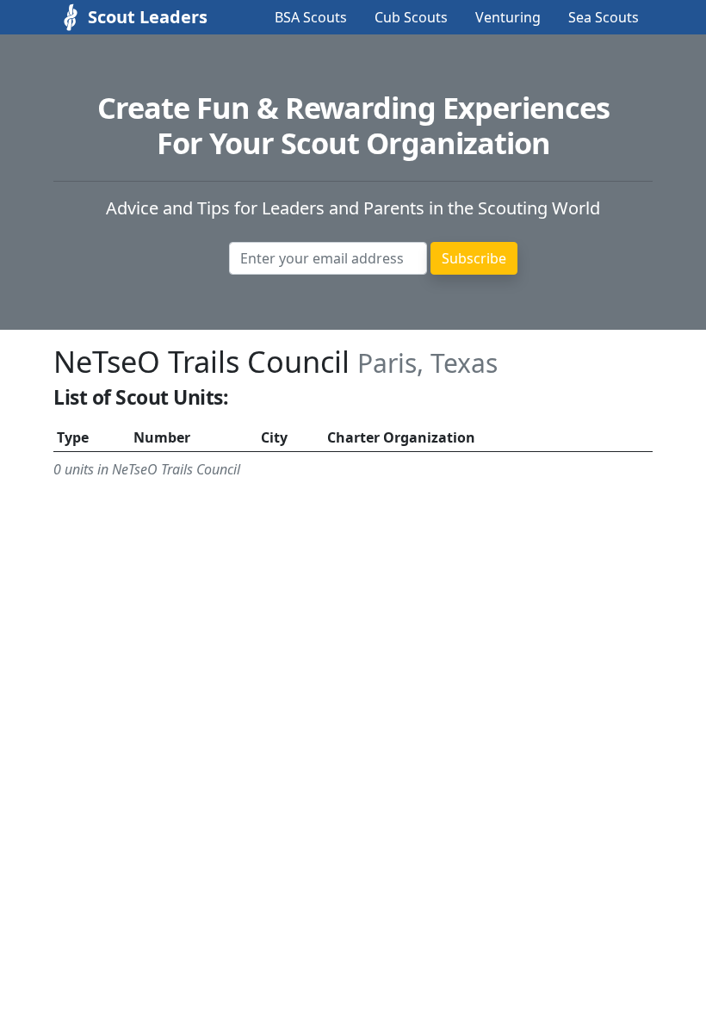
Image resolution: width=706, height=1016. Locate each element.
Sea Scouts (603, 17)
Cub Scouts (411, 17)
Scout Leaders (131, 16)
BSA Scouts (311, 17)
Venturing (508, 17)
